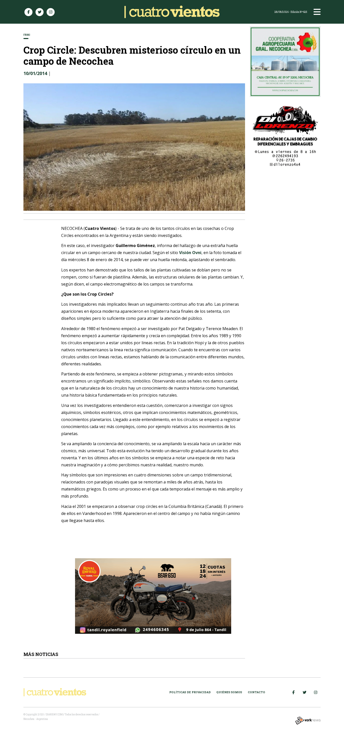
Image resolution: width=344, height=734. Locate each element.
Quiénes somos (229, 692)
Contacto (256, 692)
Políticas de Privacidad (190, 692)
